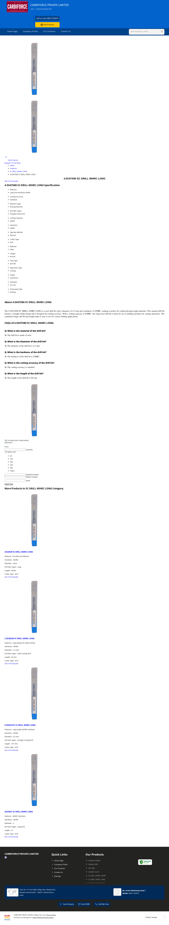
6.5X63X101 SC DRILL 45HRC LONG (20, 725)
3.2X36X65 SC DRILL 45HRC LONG (19, 638)
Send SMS (85, 904)
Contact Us (66, 31)
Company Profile (30, 31)
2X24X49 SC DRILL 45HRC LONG (19, 552)
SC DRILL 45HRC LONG (18, 171)
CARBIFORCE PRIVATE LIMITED (49, 6)
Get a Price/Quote (11, 181)
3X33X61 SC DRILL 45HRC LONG (19, 811)
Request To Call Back (13, 163)
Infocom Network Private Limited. (42, 917)
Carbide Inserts (93, 872)
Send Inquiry (48, 24)
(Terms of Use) (51, 915)
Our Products (49, 31)
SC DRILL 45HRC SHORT (97, 876)
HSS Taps (91, 868)
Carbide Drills (93, 864)
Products (13, 168)
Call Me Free (103, 904)
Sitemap (57, 876)
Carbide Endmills (94, 860)
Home (12, 165)
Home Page (12, 31)
